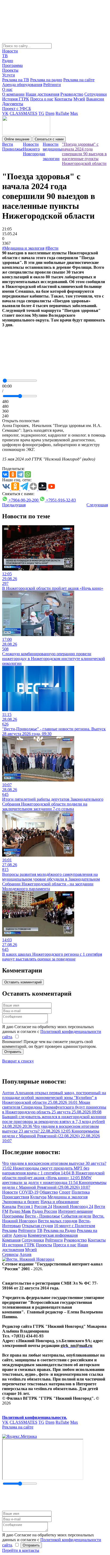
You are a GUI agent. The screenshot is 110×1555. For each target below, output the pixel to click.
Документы (12, 103)
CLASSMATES (23, 113)
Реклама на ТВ (15, 80)
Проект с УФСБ (16, 108)
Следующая (97, 505)
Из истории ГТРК (18, 1245)
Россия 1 (25, 1206)
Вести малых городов (57, 1221)
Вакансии (95, 99)
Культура (38, 1197)
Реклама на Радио (60, 1230)
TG (41, 113)
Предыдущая (14, 505)
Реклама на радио (46, 80)
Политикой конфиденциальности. (34, 1417)
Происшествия (15, 1197)
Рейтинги (52, 84)
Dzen (49, 113)
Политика (81, 1192)
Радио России (44, 1211)
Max (74, 113)
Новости (10, 51)
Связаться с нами (49, 139)
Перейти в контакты (20, 1550)
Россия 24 (43, 1206)
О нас (7, 89)
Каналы (9, 1206)
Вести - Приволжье (42, 1216)
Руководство (71, 94)
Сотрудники (95, 94)
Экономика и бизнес (21, 1201)
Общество (49, 1192)
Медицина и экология (68, 1197)
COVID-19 (28, 1192)
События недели (76, 1216)
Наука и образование (60, 1201)
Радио (7, 60)
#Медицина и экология (23, 248)
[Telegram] (20, 474)
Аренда (20, 1235)
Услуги (8, 75)
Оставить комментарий (23, 982)
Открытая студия (37, 1225)
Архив (25, 1254)
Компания (11, 1240)
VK (5, 113)
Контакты (63, 99)
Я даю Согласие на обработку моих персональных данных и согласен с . (51, 1031)
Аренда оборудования (22, 84)
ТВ (5, 56)
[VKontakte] (5, 474)
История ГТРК (15, 99)
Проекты (10, 70)
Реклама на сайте (79, 80)
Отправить (12, 1052)
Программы (13, 1216)
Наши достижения (42, 94)
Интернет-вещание (75, 1211)
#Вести (51, 248)
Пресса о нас (41, 99)
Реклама (9, 1230)
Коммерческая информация (53, 1235)
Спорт (64, 1192)
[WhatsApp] (28, 474)
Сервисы (10, 1254)
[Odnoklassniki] (13, 474)
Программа (12, 65)
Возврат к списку (18, 1061)
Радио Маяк (20, 1211)
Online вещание (16, 139)
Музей (79, 99)
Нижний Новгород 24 (73, 1206)
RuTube (62, 113)
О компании (13, 94)
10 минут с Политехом (74, 1225)
